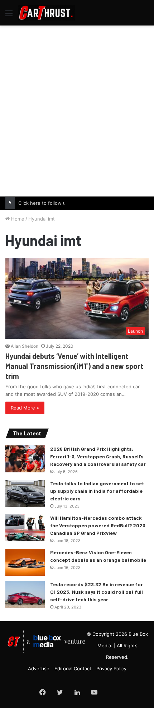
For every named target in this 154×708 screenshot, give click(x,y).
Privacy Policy (111, 668)
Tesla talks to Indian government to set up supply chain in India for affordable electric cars (97, 490)
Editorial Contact (72, 668)
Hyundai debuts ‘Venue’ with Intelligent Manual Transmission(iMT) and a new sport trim (74, 366)
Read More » (25, 408)
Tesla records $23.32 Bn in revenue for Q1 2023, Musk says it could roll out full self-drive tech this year (96, 591)
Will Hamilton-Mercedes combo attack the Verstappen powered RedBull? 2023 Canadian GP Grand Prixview (97, 525)
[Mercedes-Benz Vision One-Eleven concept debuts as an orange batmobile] (25, 562)
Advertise (38, 668)
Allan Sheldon (24, 346)
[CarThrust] (46, 12)
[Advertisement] (77, 110)
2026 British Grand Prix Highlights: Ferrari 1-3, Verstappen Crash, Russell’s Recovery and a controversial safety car (98, 456)
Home (17, 219)
